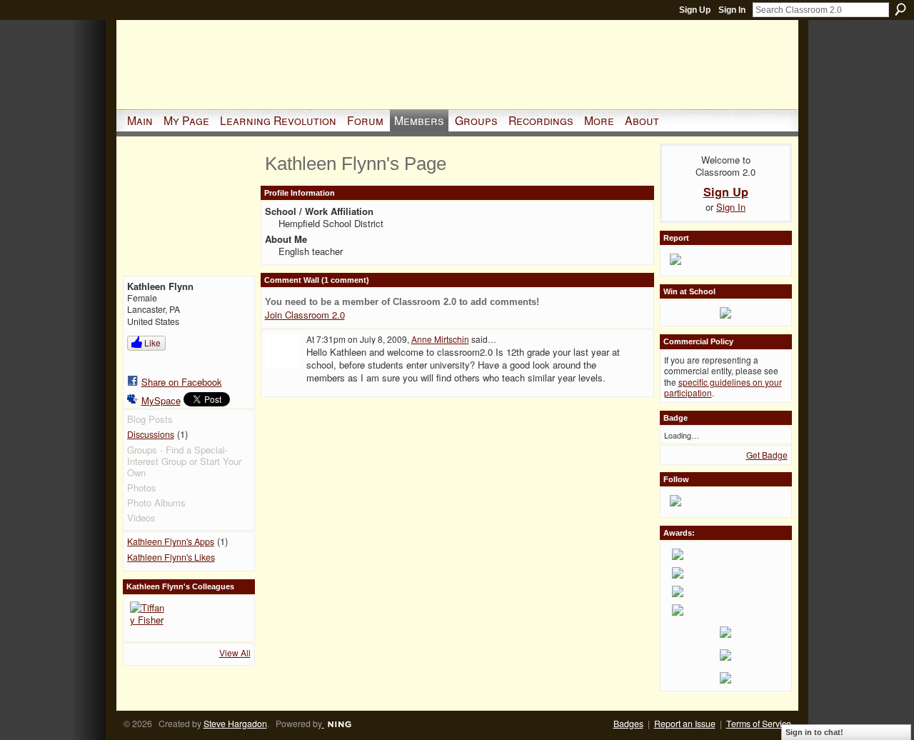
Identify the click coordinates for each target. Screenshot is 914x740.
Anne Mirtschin (440, 339)
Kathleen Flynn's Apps (170, 541)
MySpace (161, 400)
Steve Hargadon (235, 723)
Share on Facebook (181, 382)
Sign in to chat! (814, 732)
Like (152, 342)
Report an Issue (684, 723)
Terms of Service (758, 723)
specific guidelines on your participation (723, 387)
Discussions (150, 434)
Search (900, 9)
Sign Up (694, 10)
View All (235, 652)
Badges (628, 723)
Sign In (731, 10)
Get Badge (767, 455)
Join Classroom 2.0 (305, 314)
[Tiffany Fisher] (147, 618)
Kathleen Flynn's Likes (171, 557)
